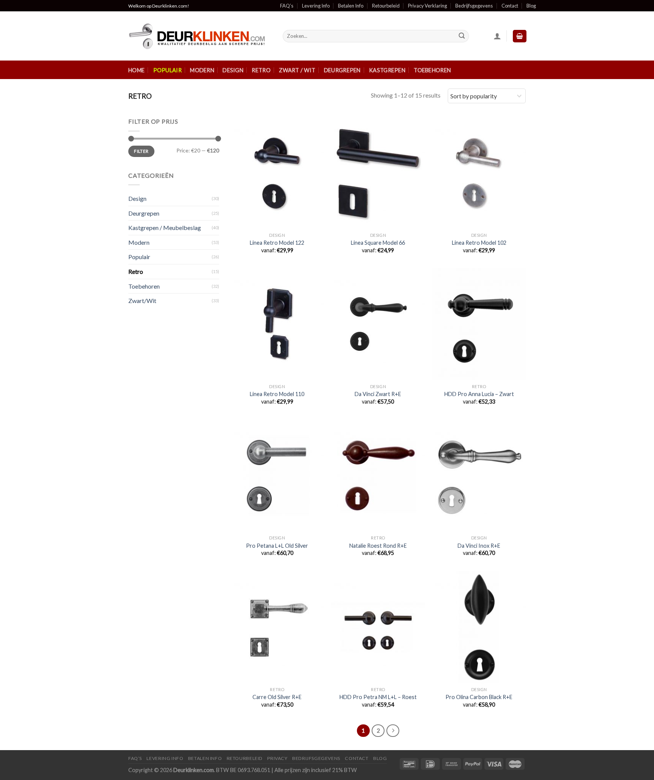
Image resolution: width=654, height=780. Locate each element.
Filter (141, 151)
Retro (261, 70)
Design (233, 70)
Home (136, 70)
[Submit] (461, 36)
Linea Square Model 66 (378, 242)
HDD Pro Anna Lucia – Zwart (479, 394)
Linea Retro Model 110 (277, 394)
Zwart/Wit (142, 300)
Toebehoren (432, 70)
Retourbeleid (386, 6)
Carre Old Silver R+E (277, 697)
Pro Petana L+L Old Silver (277, 545)
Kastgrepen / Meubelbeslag (164, 227)
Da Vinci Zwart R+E (378, 394)
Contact (509, 6)
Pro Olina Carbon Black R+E (478, 697)
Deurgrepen (342, 70)
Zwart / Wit (297, 70)
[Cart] (519, 36)
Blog (531, 6)
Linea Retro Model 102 (479, 242)
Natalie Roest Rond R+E (378, 545)
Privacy (277, 758)
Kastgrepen (387, 70)
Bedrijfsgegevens (474, 6)
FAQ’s (286, 6)
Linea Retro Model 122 (277, 242)
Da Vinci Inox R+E (479, 545)
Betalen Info (350, 6)
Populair (167, 70)
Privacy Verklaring (427, 6)
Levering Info (316, 6)
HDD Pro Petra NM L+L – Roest (378, 697)
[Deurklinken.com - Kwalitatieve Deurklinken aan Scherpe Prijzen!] (199, 36)
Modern (202, 70)
